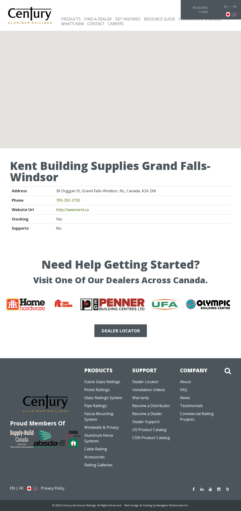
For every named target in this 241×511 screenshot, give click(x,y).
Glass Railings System (103, 397)
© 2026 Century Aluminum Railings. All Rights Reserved (86, 505)
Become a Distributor (151, 405)
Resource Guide (159, 19)
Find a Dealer (98, 19)
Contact (95, 23)
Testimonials (191, 405)
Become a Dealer (147, 413)
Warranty (140, 397)
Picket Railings (97, 389)
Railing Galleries (98, 465)
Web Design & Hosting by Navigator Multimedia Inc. (156, 505)
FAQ (183, 389)
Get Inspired (127, 19)
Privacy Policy (52, 488)
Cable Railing (95, 449)
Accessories (94, 457)
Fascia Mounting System (98, 416)
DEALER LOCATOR (120, 331)
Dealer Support (146, 421)
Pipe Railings (95, 405)
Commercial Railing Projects (197, 416)
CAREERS (116, 23)
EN (226, 7)
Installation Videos (148, 389)
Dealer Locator (145, 381)
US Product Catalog (149, 429)
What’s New (72, 23)
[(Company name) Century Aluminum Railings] (29, 15)
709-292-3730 (68, 200)
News (185, 397)
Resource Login (200, 10)
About (185, 381)
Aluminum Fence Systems (98, 438)
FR (234, 7)
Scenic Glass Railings (102, 381)
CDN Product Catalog (151, 437)
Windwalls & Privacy (101, 427)
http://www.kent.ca (72, 209)
